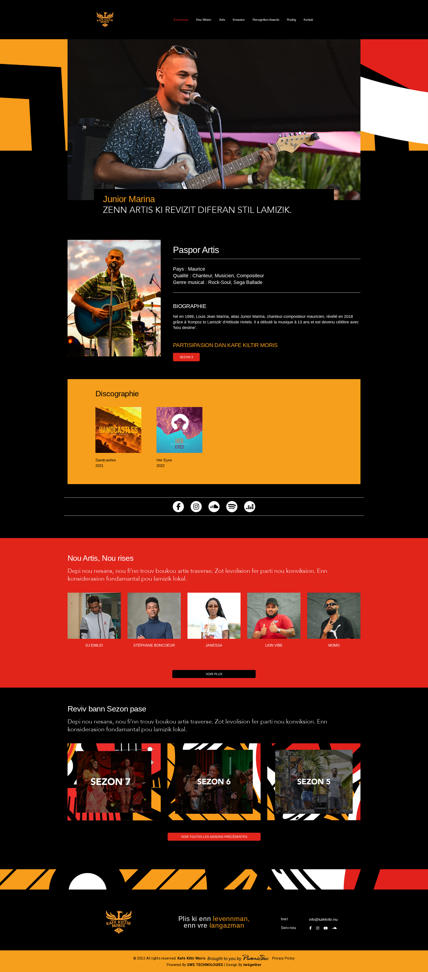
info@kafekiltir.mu (323, 919)
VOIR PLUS (214, 674)
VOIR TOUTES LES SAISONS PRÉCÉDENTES (214, 836)
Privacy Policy (283, 958)
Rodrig (291, 19)
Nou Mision (203, 19)
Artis (222, 19)
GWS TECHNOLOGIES (205, 965)
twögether (252, 965)
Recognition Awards (266, 19)
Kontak (308, 19)
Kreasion (239, 19)
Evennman (181, 19)
